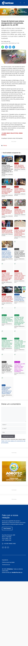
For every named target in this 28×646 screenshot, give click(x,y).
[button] (20, 2)
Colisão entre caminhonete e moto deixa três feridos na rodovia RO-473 (19, 211)
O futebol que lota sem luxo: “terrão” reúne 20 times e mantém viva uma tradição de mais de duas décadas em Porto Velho (19, 320)
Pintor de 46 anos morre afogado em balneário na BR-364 (19, 166)
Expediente (5, 560)
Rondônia (17, 362)
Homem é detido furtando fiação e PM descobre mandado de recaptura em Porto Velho (7, 191)
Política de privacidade (8, 562)
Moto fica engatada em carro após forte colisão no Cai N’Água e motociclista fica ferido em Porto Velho (7, 299)
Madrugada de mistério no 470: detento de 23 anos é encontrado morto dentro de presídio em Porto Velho (19, 276)
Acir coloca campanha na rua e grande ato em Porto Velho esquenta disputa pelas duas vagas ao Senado (7, 367)
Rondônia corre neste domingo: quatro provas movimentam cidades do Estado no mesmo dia (7, 319)
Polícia (5, 145)
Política (4, 163)
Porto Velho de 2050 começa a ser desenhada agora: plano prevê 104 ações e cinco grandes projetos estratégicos (19, 367)
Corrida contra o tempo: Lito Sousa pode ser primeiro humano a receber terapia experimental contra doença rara (7, 254)
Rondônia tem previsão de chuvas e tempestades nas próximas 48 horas (19, 298)
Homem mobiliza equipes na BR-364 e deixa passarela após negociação (19, 190)
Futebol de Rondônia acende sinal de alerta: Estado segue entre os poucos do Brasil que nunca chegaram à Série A (7, 344)
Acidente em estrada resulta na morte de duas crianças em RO (7, 231)
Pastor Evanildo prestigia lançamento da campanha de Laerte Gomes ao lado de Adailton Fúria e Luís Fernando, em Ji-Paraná (7, 169)
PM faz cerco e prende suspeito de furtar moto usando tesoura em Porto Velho (7, 212)
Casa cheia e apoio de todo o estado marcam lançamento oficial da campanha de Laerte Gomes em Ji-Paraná (19, 254)
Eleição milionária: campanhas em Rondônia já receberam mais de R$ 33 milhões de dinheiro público (7, 390)
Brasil (3, 385)
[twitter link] (3, 547)
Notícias (4, 249)
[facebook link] (8, 547)
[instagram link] (5, 547)
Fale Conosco (7, 528)
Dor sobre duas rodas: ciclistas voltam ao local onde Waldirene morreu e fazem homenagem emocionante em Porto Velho (7, 276)
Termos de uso (6, 564)
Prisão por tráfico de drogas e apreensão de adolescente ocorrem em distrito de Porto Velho (19, 232)
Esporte (4, 315)
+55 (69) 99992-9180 (10, 543)
